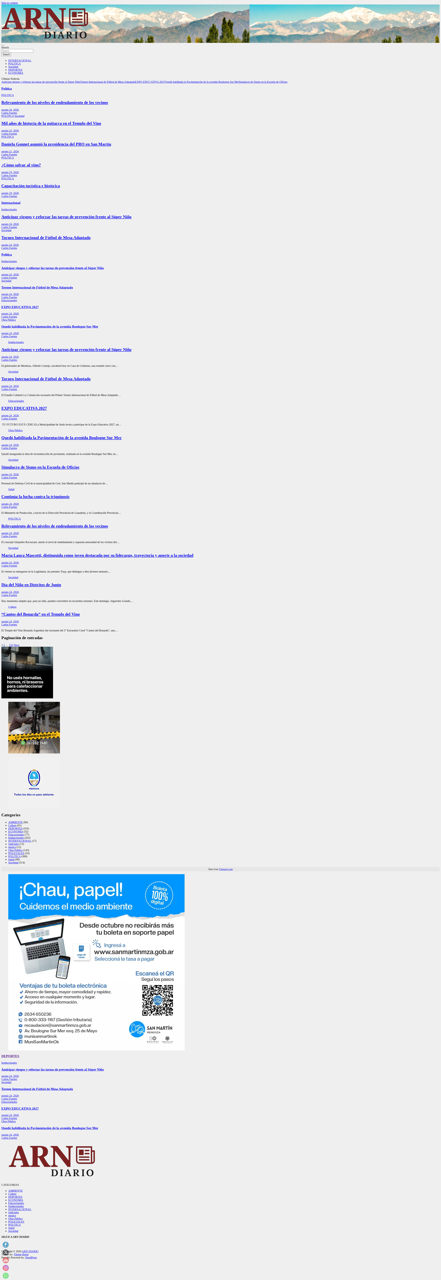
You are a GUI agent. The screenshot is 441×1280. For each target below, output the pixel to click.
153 (11, 645)
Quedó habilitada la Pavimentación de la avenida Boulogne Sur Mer (202, 81)
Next (16, 645)
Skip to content (9, 2)
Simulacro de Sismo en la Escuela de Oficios (263, 81)
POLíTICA (14, 63)
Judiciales (13, 843)
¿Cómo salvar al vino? (21, 165)
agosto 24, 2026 (10, 109)
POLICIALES (16, 853)
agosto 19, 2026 (10, 172)
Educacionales (9, 300)
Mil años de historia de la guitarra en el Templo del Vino (51, 123)
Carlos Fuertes (9, 112)
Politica (6, 254)
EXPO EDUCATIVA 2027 (150, 81)
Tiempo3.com (226, 869)
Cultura (12, 606)
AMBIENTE (15, 822)
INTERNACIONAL (19, 60)
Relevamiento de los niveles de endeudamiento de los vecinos (54, 102)
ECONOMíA (15, 72)
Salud (11, 489)
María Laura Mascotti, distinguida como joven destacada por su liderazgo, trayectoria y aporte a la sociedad (97, 555)
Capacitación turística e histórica (30, 186)
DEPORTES (15, 69)
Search (5, 47)
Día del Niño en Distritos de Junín (31, 584)
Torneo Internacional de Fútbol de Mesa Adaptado (107, 81)
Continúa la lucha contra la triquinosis (35, 496)
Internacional (10, 203)
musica (12, 847)
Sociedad (13, 66)
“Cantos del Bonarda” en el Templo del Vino (40, 614)
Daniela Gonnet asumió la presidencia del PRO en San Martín (56, 144)
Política (6, 88)
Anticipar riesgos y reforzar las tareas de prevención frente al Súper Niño (40, 81)
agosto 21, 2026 (10, 151)
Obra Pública (8, 319)
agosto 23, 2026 (10, 130)
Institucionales (9, 209)
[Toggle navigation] (2, 45)
